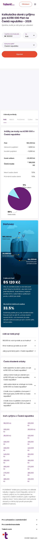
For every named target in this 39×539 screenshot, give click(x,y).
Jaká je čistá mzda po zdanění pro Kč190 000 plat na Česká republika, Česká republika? (16, 377)
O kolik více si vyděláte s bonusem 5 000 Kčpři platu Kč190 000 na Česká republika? (17, 403)
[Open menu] (35, 4)
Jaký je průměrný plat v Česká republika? (18, 351)
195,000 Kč (7, 423)
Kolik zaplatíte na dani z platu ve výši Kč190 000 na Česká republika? (17, 369)
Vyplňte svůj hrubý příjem (12, 34)
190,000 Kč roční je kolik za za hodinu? (17, 340)
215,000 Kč (7, 436)
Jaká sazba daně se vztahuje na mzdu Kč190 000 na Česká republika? (17, 385)
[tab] (4, 120)
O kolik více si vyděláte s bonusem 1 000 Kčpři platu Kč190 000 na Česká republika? (16, 393)
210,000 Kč (31, 429)
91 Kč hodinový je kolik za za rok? (15, 346)
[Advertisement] (19, 89)
